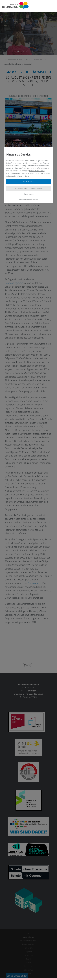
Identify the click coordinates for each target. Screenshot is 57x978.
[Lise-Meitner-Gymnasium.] (14, 6)
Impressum (35, 199)
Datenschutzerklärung (37, 170)
